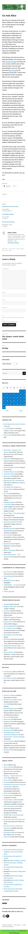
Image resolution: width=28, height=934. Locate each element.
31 (4, 407)
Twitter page (8, 591)
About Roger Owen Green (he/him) (14, 424)
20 (14, 401)
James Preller (8, 509)
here (3, 175)
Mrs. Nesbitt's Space (10, 628)
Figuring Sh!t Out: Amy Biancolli (14, 480)
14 (17, 397)
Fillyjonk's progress (10, 617)
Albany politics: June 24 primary (10, 206)
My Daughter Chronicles (11, 635)
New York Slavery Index (11, 806)
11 (7, 397)
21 (17, 401)
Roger (5, 248)
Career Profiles (8, 780)
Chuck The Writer (9, 474)
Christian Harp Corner (10, 472)
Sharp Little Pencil (9, 652)
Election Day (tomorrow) (8, 222)
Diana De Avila (8, 476)
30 (24, 404)
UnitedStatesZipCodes (10, 832)
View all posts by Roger (13, 242)
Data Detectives (8, 572)
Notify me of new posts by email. (10, 321)
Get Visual (7, 493)
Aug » (21, 410)
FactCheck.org (8, 671)
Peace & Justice (8, 535)
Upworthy (7, 837)
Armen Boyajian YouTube (11, 467)
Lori (5, 884)
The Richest (7, 750)
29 (21, 404)
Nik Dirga (7, 639)
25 (7, 404)
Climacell (6, 782)
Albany (18, 248)
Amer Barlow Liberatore (11, 849)
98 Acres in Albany (9, 695)
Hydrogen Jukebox (9, 502)
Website (4, 307)
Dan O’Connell (13, 70)
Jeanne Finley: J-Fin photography (14, 513)
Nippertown (7, 721)
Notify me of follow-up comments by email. (13, 317)
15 (20, 397)
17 (4, 401)
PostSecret (7, 728)
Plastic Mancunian (9, 889)
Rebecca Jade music (10, 550)
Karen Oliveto (8, 517)
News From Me (8, 719)
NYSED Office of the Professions (13, 815)
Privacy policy (8, 435)
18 (7, 401)
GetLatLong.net (9, 795)
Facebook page (8, 576)
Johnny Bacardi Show (10, 626)
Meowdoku (7, 856)
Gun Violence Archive (10, 678)
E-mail (6, 428)
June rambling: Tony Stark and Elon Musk (13, 852)
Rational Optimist (9, 543)
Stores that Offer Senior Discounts (14, 819)
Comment (5, 268)
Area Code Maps (9, 767)
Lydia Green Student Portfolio (13, 522)
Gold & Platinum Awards (11, 708)
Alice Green (9, 250)
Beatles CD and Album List (12, 699)
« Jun (7, 410)
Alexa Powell (8, 458)
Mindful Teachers (9, 528)
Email (4, 300)
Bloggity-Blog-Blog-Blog (12, 606)
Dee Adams (7, 611)
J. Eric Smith (7, 504)
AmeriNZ (6, 604)
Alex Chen (7, 862)
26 (10, 404)
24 (4, 404)
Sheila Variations (9, 741)
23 (24, 401)
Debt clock (7, 793)
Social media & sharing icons (10, 931)
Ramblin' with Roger (7, 925)
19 (10, 401)
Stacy (5, 867)
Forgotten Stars (9, 621)
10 (4, 397)
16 (24, 397)
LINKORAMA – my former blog (13, 585)
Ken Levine (7, 717)
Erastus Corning (11, 61)
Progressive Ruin (9, 730)
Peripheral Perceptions (11, 645)
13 (14, 397)
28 (17, 404)
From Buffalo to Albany (8, 214)
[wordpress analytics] (14, 903)
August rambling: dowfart (18, 860)
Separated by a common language (14, 737)
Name (4, 292)
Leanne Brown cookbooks (12, 800)
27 (14, 404)
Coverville (7, 704)
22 (21, 401)
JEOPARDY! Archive (10, 580)
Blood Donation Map (10, 771)
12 (10, 397)
